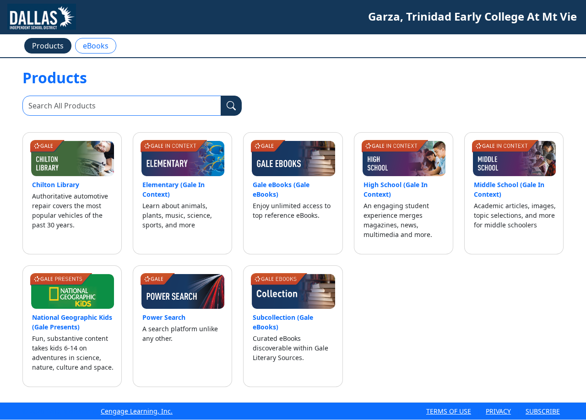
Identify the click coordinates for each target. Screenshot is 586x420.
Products (48, 46)
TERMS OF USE (448, 411)
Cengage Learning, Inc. (137, 411)
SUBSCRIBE (543, 411)
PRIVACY (498, 411)
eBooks (96, 46)
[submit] (231, 106)
